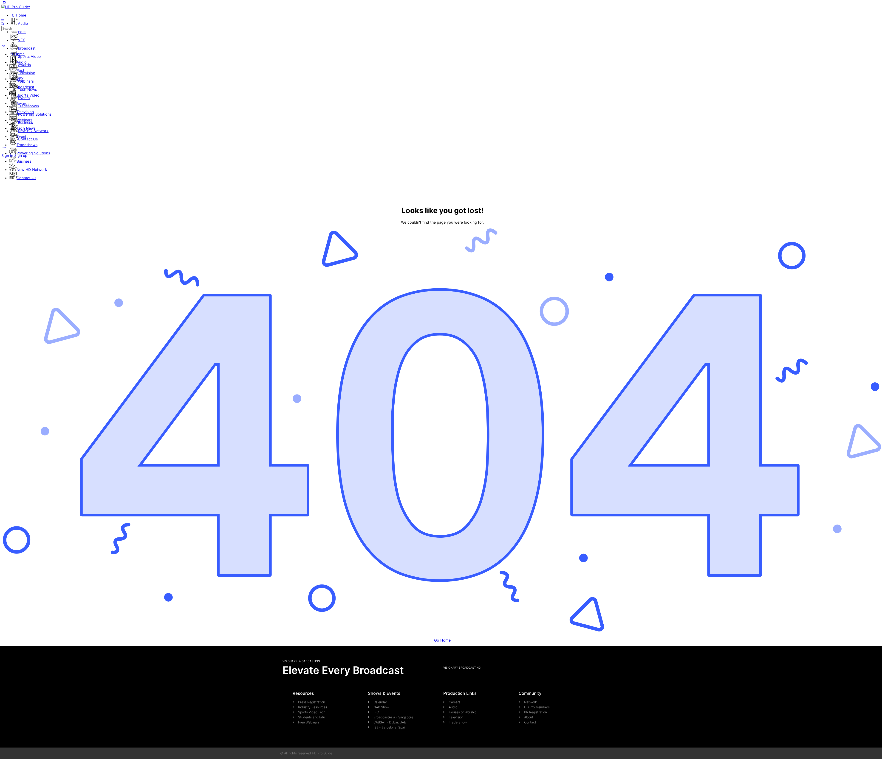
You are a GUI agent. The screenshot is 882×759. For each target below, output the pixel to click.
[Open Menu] (2, 19)
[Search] (2, 23)
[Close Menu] (2, 45)
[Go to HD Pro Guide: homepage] (15, 7)
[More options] (3, 147)
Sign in (7, 155)
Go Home (442, 640)
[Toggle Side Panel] (3, 2)
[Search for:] (22, 28)
